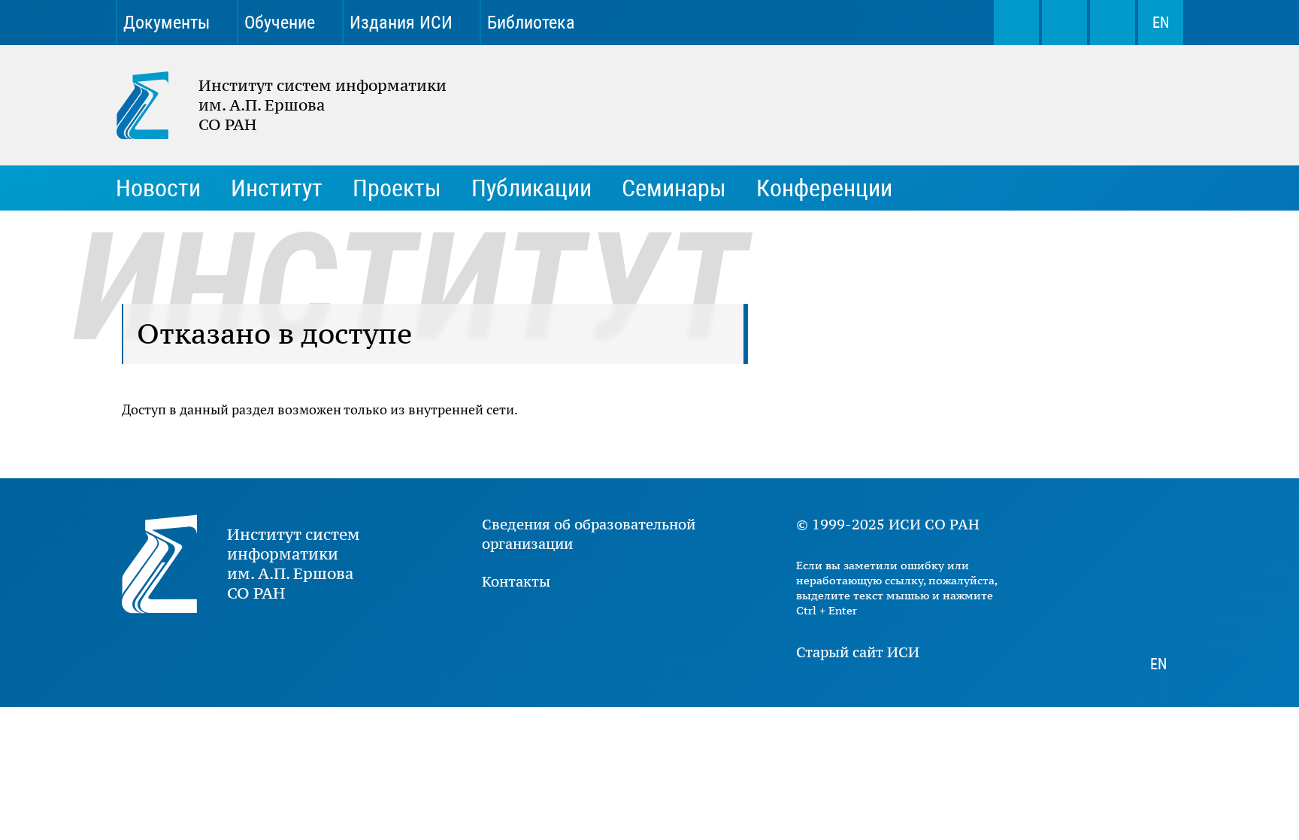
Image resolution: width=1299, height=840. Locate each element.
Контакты (516, 581)
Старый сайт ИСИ (857, 652)
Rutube (941, 22)
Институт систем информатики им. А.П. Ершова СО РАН (273, 105)
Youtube (835, 22)
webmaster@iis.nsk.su (1064, 22)
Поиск (1016, 22)
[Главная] (157, 105)
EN (1160, 23)
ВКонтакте (783, 22)
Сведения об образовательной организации (588, 534)
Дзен (888, 22)
